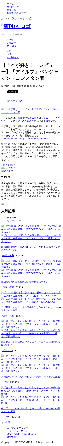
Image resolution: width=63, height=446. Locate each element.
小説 (9, 51)
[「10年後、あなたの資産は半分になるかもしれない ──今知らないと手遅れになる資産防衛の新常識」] (31, 295)
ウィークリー (14, 220)
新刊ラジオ (13, 7)
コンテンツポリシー (17, 428)
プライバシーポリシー (18, 431)
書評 (48, 121)
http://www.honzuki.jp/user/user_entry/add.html (26, 138)
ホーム (10, 3)
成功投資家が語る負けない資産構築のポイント (25, 281)
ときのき (29, 121)
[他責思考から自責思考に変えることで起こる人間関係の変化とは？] (31, 327)
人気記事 (11, 42)
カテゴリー (13, 46)
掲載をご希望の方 (16, 13)
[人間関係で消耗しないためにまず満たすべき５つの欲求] (31, 362)
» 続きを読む (8, 165)
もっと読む (7, 422)
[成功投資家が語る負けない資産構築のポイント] (31, 267)
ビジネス (7, 350)
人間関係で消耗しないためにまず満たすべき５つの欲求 (30, 376)
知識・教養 (8, 255)
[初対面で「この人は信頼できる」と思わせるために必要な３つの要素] (31, 393)
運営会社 (11, 437)
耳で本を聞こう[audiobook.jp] (22, 434)
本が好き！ (13, 57)
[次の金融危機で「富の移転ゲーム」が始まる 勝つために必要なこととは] (31, 232)
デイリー (11, 217)
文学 (9, 54)
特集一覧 (11, 10)
